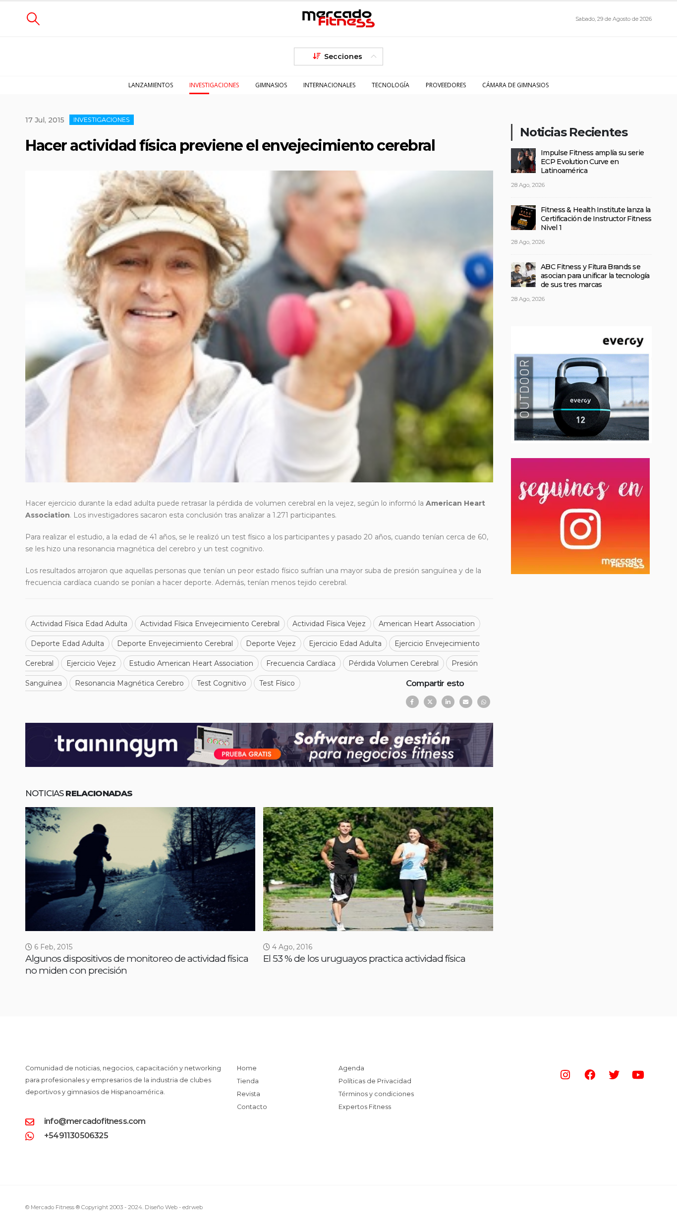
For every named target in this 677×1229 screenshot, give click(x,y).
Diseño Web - (174, 1207)
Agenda (351, 1068)
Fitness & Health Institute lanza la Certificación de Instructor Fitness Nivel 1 (596, 218)
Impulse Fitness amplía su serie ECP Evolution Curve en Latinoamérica (592, 161)
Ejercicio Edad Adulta (345, 643)
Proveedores (446, 85)
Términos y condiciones (376, 1094)
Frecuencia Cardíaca (301, 663)
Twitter (430, 702)
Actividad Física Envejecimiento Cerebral (210, 623)
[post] (523, 159)
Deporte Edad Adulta (67, 643)
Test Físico (277, 683)
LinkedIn (448, 702)
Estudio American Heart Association (191, 663)
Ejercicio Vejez (91, 663)
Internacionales (329, 85)
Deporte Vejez (271, 643)
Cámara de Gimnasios (515, 85)
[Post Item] (140, 869)
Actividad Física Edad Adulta (79, 623)
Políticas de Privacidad (374, 1081)
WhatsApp (483, 702)
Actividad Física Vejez (329, 623)
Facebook (412, 702)
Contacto (252, 1107)
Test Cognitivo (221, 683)
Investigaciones (214, 85)
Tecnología (390, 85)
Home (247, 1068)
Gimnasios (271, 85)
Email (465, 702)
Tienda (248, 1081)
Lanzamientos (150, 85)
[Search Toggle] (33, 18)
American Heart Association (427, 623)
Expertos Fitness (364, 1107)
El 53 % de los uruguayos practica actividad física (364, 958)
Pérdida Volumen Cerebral (393, 663)
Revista (248, 1094)
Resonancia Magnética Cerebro (129, 683)
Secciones (343, 56)
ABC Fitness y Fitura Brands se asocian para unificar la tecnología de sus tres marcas (595, 275)
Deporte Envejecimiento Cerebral (175, 643)
